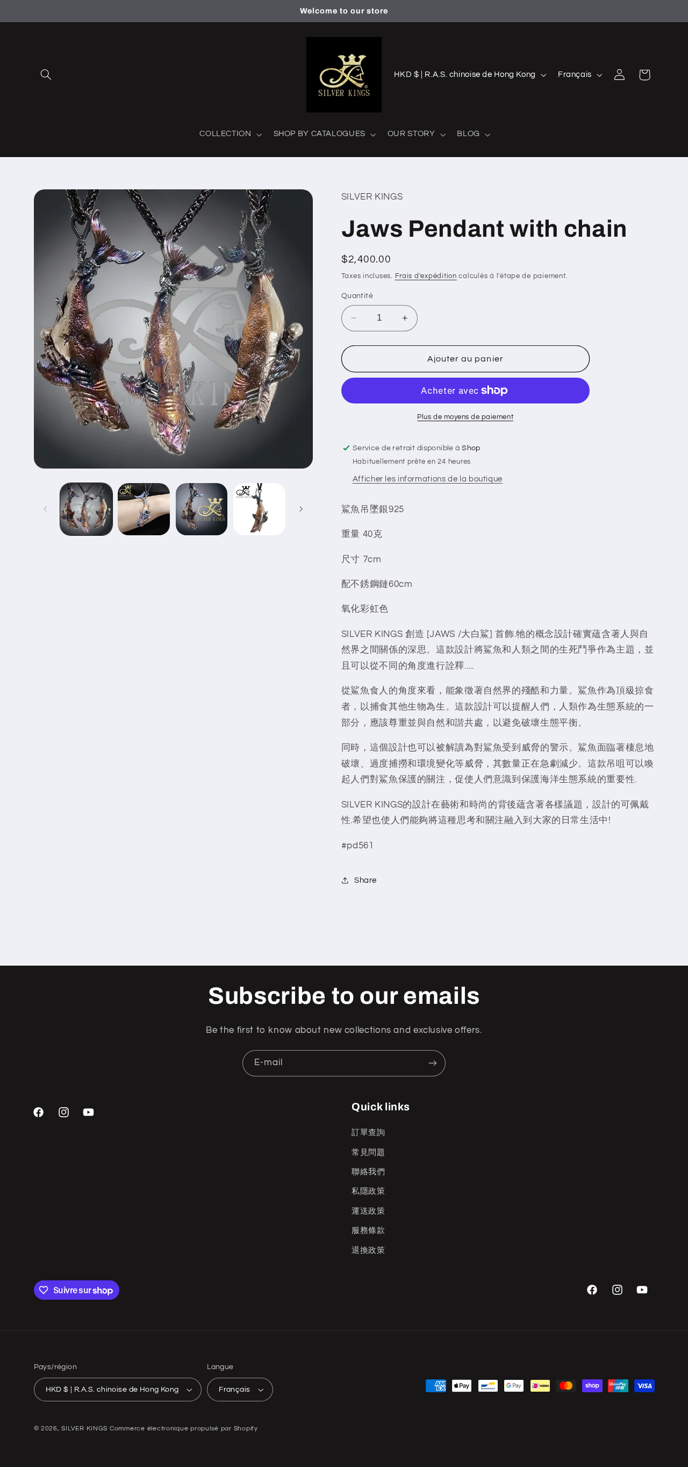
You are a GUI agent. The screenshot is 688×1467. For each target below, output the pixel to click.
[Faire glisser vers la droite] (301, 509)
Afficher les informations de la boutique (428, 479)
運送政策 (368, 1211)
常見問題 (368, 1153)
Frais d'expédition (426, 276)
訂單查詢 (368, 1133)
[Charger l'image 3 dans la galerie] (202, 509)
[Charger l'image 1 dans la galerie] (86, 509)
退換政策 (368, 1250)
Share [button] (365, 880)
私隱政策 (368, 1191)
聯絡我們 (368, 1172)
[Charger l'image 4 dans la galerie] (259, 509)
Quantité (357, 296)
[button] (46, 74)
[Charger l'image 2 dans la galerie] (144, 509)
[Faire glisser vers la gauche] (46, 509)
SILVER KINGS (85, 1428)
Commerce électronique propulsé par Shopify (184, 1428)
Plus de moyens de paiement (465, 417)
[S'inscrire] (432, 1063)
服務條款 (368, 1231)
